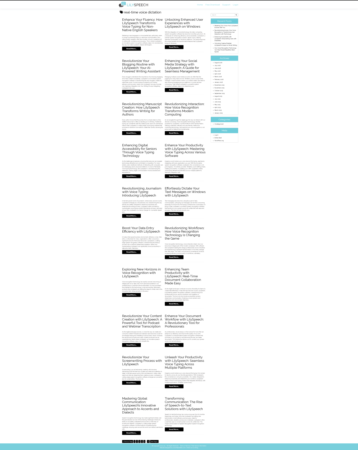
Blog (196, 447)
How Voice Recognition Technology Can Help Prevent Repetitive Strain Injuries (225, 49)
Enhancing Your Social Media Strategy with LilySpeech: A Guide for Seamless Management (182, 66)
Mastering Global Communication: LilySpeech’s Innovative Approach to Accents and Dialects (140, 405)
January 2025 (219, 113)
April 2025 (218, 107)
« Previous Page (127, 441)
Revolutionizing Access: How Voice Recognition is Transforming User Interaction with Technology (225, 32)
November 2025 (219, 88)
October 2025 (219, 90)
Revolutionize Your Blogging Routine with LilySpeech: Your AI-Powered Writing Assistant (141, 66)
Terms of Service (185, 446)
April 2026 (218, 74)
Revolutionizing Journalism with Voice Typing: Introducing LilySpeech (141, 191)
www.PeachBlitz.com (179, 447)
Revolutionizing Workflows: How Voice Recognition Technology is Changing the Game (184, 233)
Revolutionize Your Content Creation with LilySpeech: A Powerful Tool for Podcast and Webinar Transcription (142, 321)
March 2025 (218, 110)
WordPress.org (219, 140)
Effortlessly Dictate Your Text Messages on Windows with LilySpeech (185, 191)
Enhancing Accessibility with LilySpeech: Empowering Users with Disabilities (225, 38)
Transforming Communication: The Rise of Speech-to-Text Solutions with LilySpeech (184, 404)
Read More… (131, 49)
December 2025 (219, 85)
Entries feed (218, 138)
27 (148, 441)
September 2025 (220, 93)
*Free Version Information (198, 446)
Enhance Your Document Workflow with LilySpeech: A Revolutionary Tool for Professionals (184, 321)
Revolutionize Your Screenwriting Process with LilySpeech (142, 360)
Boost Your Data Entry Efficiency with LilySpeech (141, 229)
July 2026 (218, 65)
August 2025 (218, 96)
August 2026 (218, 62)
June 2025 (218, 102)
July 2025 (217, 99)
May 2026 (218, 71)
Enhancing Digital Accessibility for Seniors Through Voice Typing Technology (139, 150)
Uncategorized (219, 124)
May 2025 (217, 104)
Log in (216, 135)
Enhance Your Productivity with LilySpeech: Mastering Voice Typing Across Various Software (185, 150)
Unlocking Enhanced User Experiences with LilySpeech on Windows (184, 23)
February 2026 (219, 79)
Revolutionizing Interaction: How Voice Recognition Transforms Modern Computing (184, 109)
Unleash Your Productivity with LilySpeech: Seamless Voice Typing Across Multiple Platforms (184, 362)
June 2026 (218, 68)
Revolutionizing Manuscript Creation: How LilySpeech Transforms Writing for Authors (142, 109)
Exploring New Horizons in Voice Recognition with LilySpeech (141, 272)
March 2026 (218, 76)
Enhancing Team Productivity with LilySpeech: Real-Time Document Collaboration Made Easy (183, 276)
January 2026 (219, 82)
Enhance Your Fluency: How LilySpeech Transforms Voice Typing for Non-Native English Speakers (142, 25)
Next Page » (154, 441)
